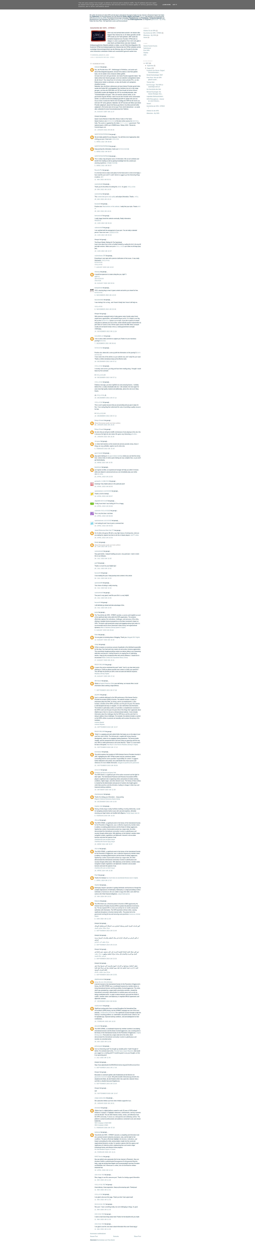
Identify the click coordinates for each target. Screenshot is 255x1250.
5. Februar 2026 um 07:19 (105, 1127)
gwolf (96, 563)
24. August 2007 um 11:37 (104, 111)
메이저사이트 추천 (100, 1204)
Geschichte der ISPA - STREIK (105, 57)
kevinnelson (98, 751)
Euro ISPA (146, 50)
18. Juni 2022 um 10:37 (103, 251)
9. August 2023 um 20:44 (104, 630)
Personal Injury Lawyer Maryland (123, 1051)
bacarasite (98, 204)
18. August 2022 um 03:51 (104, 283)
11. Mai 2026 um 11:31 (103, 1190)
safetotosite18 (99, 227)
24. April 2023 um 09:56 (104, 486)
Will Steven (98, 681)
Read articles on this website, (111, 206)
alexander (97, 1026)
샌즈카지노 (135, 121)
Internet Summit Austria (150, 46)
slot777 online (135, 535)
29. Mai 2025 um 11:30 (103, 1041)
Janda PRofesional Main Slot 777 (104, 530)
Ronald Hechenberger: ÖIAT (155, 75)
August (149, 68)
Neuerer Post (94, 1236)
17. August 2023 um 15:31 (104, 660)
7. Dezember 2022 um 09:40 (105, 343)
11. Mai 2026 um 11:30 (103, 1180)
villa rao (97, 820)
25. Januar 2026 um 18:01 (104, 1103)
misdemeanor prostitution (107, 1012)
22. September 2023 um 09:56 (106, 765)
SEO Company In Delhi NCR (103, 1123)
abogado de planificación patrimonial (128, 762)
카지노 (136, 196)
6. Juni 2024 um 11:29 (103, 919)
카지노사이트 (131, 187)
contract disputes (100, 724)
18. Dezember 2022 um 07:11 (106, 361)
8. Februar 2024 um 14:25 (105, 815)
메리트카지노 (105, 320)
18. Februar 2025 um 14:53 (105, 1021)
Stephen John (99, 806)
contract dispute (99, 722)
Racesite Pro (98, 170)
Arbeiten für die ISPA (120, 19)
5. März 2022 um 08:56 (103, 141)
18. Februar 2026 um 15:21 (105, 1152)
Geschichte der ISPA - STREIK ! (103, 28)
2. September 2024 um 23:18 (106, 944)
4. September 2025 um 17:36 (106, 1067)
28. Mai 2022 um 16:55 (103, 189)
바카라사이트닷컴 (124, 149)
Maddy (97, 542)
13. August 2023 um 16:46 (104, 640)
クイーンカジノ (124, 123)
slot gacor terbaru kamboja (115, 456)
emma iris (97, 770)
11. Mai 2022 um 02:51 (103, 179)
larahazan (97, 1132)
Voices (142, 16)
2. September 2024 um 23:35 (106, 974)
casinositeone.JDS (100, 255)
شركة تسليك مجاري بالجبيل (102, 928)
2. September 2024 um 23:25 (106, 958)
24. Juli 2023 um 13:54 (103, 588)
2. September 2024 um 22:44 (106, 930)
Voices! (149, 103)
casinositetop (98, 194)
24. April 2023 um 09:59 (104, 516)
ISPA (144, 55)
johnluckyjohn (98, 1046)
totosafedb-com (99, 336)
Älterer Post (137, 1236)
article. (119, 187)
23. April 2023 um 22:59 (104, 476)
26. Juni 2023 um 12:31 (103, 546)
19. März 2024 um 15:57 (104, 844)
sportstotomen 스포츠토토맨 (103, 491)
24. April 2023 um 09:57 (104, 496)
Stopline (145, 52)
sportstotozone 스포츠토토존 (103, 520)
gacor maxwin (99, 453)
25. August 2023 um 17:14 (104, 676)
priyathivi (97, 694)
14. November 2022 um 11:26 (106, 331)
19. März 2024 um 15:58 (104, 870)
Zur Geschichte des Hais (154, 89)
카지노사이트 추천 (100, 1184)
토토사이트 (115, 139)
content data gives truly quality (106, 196)
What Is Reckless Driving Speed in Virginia (113, 627)
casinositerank (99, 551)
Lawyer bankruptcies (124, 894)
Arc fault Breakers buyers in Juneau (105, 1149)
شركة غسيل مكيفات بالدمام (102, 972)
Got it (175, 4)
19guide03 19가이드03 (101, 501)
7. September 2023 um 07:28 (106, 690)
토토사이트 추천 (99, 1174)
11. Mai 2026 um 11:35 (103, 1229)
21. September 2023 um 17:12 (106, 747)
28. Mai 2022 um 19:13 (103, 199)
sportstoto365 (98, 583)
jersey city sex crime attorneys (103, 982)
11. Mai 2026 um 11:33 (103, 1209)
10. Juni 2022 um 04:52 (103, 223)
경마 (102, 177)
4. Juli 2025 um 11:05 (103, 1057)
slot (96, 444)
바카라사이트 (111, 121)
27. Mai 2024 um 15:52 (103, 896)
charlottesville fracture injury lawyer (105, 841)
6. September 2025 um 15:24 (106, 1083)
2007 (147, 63)
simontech (98, 1108)
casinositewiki (99, 184)
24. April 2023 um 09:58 (104, 506)
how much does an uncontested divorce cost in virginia (122, 878)
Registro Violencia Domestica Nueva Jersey (107, 799)
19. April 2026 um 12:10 (104, 1170)
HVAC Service (99, 1156)
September (150, 65)
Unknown (97, 67)
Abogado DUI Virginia (133, 637)
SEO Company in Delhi (101, 1125)
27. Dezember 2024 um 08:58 (106, 1001)
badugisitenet (98, 287)
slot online (100, 474)
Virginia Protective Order (107, 683)
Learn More (166, 4)
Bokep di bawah (99, 420)
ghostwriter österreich (101, 1077)
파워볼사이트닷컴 (112, 163)
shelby (96, 644)
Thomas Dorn (150, 82)
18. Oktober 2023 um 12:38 (105, 789)
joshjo (96, 612)
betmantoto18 (98, 215)
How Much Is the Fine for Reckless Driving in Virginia (122, 744)
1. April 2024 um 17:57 (103, 880)
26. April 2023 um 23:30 (104, 537)
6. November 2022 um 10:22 (105, 295)
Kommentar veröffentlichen (98, 1233)
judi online (134, 434)
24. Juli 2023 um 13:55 (103, 598)
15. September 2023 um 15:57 (106, 727)
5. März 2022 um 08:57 (103, 151)
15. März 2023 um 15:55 (104, 462)
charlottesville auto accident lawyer (105, 839)
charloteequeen (99, 794)
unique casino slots (100, 1098)
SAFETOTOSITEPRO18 (102, 134)
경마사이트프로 (99, 278)
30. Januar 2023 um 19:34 (104, 425)
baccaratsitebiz (99, 299)
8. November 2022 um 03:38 (105, 309)
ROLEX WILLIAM (100, 664)
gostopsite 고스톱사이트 (102, 481)
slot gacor (97, 441)
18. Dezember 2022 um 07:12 (106, 398)
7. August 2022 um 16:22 (104, 267)
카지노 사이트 (120, 246)
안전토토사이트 (113, 232)
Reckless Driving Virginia (102, 673)
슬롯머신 (97, 276)
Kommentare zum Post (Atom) (106, 1240)
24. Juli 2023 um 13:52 (103, 568)
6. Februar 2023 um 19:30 (105, 448)
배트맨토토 (98, 220)
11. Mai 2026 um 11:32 (103, 1199)
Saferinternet (147, 48)
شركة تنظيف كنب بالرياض (102, 942)
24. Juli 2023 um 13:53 (103, 578)
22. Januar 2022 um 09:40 (104, 130)
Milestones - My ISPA (158, 19)
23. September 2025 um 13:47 (106, 1093)
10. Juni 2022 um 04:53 (103, 235)
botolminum (98, 467)
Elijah (96, 875)
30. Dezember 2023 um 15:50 (106, 801)
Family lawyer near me (132, 813)
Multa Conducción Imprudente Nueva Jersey (115, 657)
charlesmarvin (99, 1005)
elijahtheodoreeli (99, 979)
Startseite (116, 1236)
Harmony (97, 271)
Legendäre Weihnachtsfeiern (155, 96)
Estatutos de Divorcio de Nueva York (105, 772)
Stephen (97, 885)
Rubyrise (97, 901)
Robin (96, 634)
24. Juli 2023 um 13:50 (103, 558)
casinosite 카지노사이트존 (102, 510)
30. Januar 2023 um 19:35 (104, 436)
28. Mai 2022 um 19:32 (103, 211)
